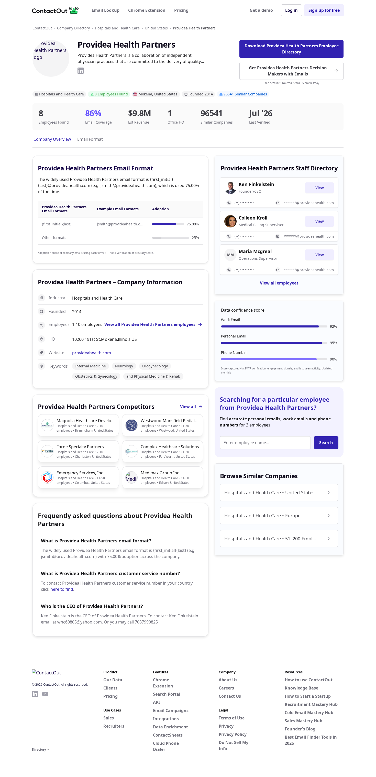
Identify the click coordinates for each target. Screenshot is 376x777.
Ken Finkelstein (256, 184)
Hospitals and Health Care (117, 28)
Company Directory (73, 28)
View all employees (279, 283)
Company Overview (52, 139)
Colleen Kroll (253, 217)
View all (188, 406)
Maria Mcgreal (255, 251)
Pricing (181, 10)
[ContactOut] (57, 10)
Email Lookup (105, 10)
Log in (291, 10)
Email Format (90, 139)
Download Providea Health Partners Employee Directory (292, 49)
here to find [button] (61, 589)
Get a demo (261, 10)
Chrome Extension (146, 10)
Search (326, 442)
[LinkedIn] (81, 71)
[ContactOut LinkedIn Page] (35, 718)
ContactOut (42, 28)
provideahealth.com (91, 353)
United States (156, 28)
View (319, 187)
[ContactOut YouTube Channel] (45, 718)
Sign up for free (324, 10)
